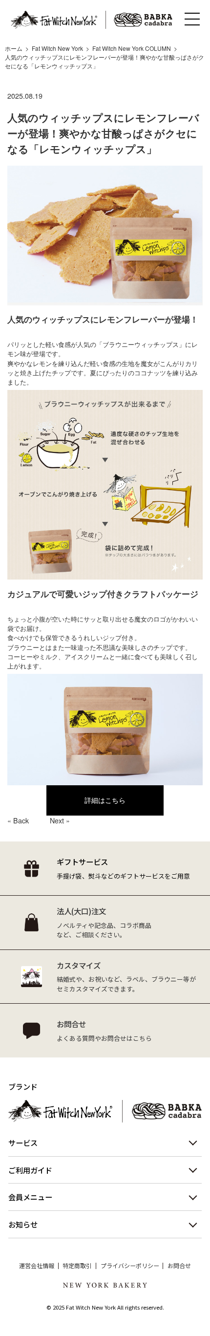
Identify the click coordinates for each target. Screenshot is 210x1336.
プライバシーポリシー (130, 1266)
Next (57, 820)
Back (21, 820)
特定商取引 (77, 1266)
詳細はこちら (105, 800)
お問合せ (179, 1266)
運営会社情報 (36, 1266)
